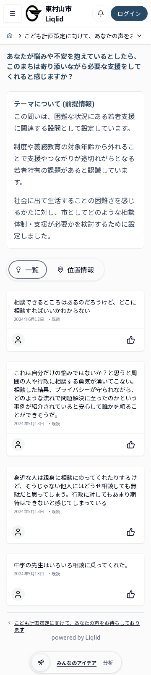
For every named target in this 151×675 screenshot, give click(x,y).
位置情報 (80, 270)
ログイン (129, 13)
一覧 (32, 270)
